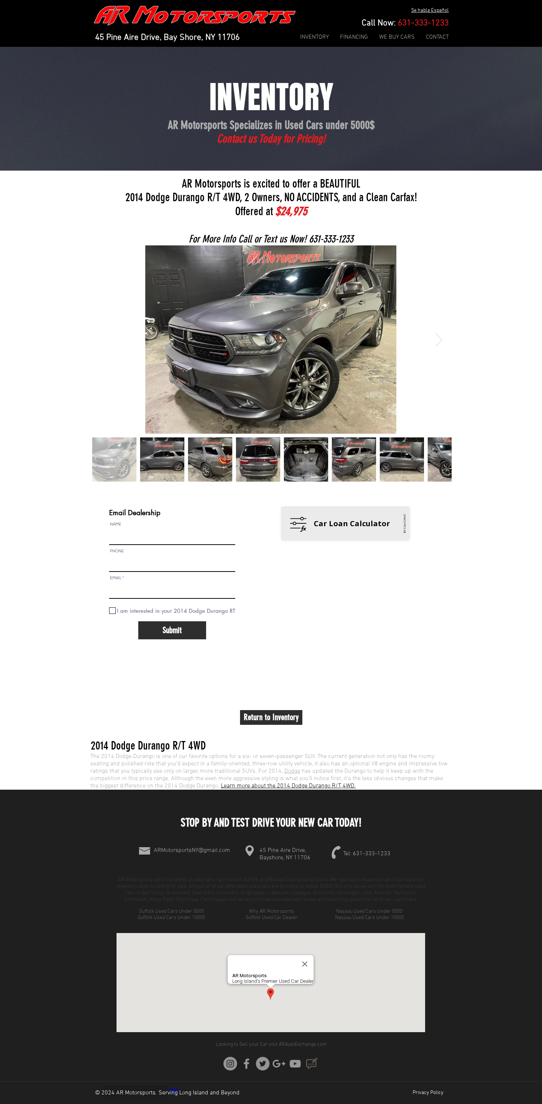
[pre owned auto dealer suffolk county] (295, 1063)
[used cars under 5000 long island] (246, 1063)
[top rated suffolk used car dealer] (230, 1063)
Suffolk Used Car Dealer (272, 918)
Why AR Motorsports (271, 911)
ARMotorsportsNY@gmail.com (192, 850)
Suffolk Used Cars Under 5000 (172, 911)
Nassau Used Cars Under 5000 (369, 911)
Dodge (292, 771)
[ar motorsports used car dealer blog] (311, 1063)
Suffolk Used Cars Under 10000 (172, 918)
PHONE (117, 551)
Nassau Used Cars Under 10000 (370, 918)
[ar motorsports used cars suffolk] (279, 1063)
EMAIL (116, 578)
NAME (115, 524)
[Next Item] (439, 339)
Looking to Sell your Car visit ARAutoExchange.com (271, 1044)
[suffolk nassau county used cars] (263, 1063)
